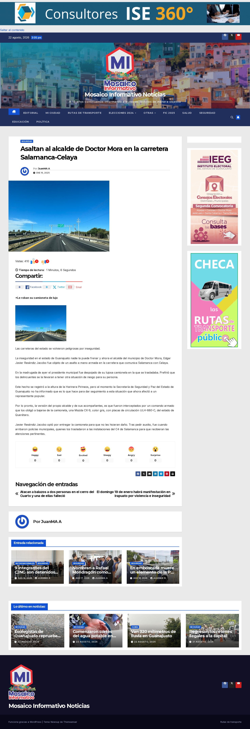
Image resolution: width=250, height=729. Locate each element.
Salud (187, 112)
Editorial (30, 112)
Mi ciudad (53, 112)
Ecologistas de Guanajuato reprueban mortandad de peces (37, 636)
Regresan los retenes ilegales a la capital (210, 633)
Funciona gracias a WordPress (25, 721)
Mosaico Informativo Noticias (125, 94)
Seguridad (207, 112)
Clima (135, 627)
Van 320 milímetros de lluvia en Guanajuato (153, 633)
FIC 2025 (169, 112)
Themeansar (70, 721)
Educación (20, 121)
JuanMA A (44, 168)
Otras (149, 112)
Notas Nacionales (25, 563)
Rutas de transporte (85, 112)
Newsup (55, 721)
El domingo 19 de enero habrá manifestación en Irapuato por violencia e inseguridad (133, 494)
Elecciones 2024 (122, 112)
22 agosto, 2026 (28, 641)
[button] (125, 13)
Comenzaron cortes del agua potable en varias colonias (93, 636)
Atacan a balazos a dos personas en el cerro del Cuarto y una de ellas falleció (57, 494)
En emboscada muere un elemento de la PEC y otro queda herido (153, 572)
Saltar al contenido (12, 30)
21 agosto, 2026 (203, 641)
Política (42, 121)
